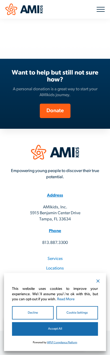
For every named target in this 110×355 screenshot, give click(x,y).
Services (55, 259)
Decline (33, 312)
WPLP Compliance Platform (62, 342)
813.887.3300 (55, 243)
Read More (65, 299)
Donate (55, 111)
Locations (55, 268)
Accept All (55, 328)
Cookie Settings (77, 312)
